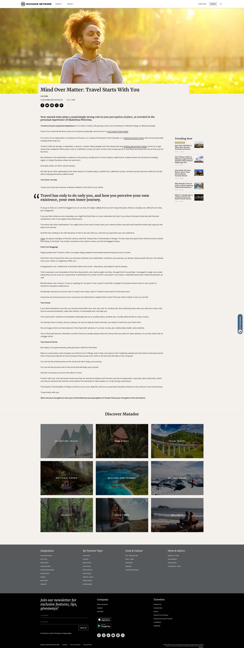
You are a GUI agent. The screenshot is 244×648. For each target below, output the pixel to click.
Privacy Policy (133, 337)
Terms (124, 337)
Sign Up (141, 332)
